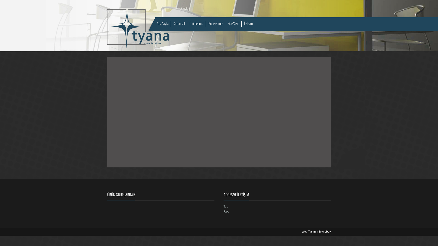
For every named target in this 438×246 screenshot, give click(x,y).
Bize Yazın (233, 24)
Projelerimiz (216, 24)
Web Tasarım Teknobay (316, 231)
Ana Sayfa (163, 24)
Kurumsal (179, 24)
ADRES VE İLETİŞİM (236, 195)
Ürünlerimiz (197, 24)
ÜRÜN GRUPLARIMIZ (121, 195)
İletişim (248, 24)
